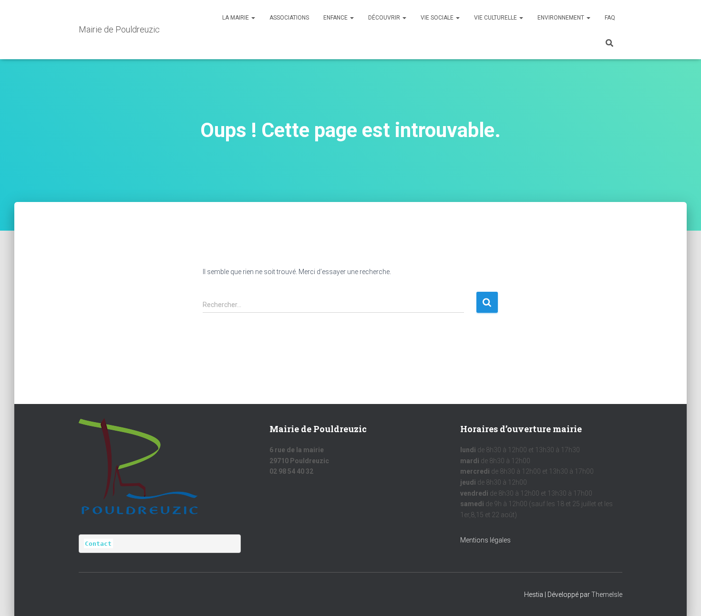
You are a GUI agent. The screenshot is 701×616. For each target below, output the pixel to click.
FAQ (610, 17)
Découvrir (385, 17)
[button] (252, 17)
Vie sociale (438, 17)
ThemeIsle (606, 594)
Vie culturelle (496, 17)
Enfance (336, 17)
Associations (289, 17)
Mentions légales (485, 540)
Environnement (561, 17)
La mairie (236, 17)
